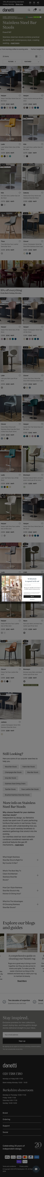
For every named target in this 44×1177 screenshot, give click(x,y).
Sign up (32, 596)
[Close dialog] (41, 576)
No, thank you (32, 599)
